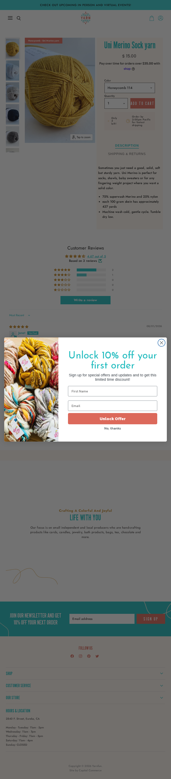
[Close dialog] (161, 342)
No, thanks (112, 428)
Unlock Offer (113, 419)
